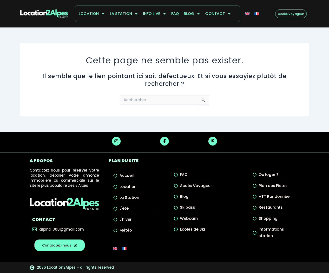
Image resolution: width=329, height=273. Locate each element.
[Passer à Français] (256, 14)
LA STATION (121, 13)
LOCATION (89, 13)
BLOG (189, 13)
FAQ (175, 13)
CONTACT (215, 13)
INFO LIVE (151, 13)
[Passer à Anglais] (247, 14)
